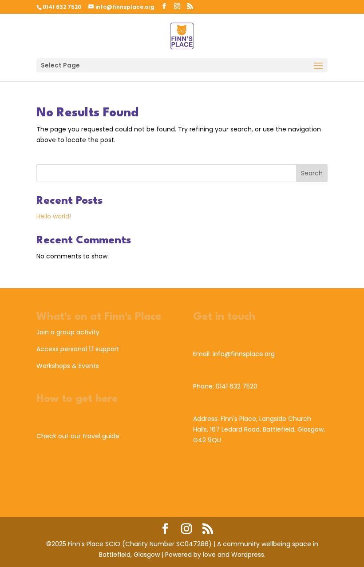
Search (312, 173)
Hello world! (53, 216)
